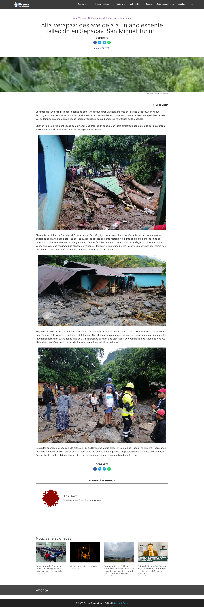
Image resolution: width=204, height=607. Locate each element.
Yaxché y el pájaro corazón (83, 566)
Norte (116, 18)
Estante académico (165, 4)
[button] (192, 4)
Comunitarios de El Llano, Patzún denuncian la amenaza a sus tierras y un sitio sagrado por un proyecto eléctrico (119, 570)
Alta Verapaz (80, 18)
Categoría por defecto (100, 18)
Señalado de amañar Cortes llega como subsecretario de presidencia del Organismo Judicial (152, 570)
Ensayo (149, 4)
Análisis (181, 4)
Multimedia (134, 4)
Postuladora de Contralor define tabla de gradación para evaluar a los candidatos (51, 568)
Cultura (119, 4)
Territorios (82, 4)
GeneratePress (121, 603)
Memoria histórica (101, 4)
